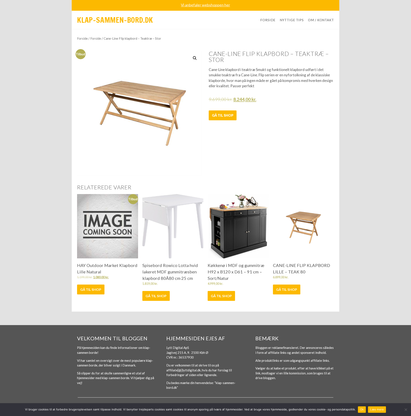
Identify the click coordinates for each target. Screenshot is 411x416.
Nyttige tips (292, 20)
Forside (267, 20)
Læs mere (377, 409)
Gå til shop (222, 115)
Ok (362, 409)
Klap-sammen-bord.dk (115, 20)
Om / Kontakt (321, 20)
